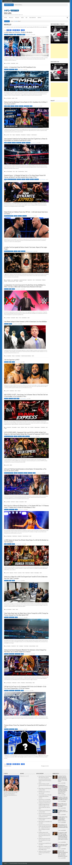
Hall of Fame (19, 142)
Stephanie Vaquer (37, 427)
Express (27, 179)
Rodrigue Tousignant (30, 251)
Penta (26, 427)
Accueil (5, 17)
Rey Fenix (32, 572)
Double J (8, 501)
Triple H (14, 609)
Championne (9, 682)
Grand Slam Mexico (21, 171)
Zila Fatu (19, 390)
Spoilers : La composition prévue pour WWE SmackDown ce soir (20, 67)
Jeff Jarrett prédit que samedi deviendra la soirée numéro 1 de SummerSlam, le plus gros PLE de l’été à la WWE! (25, 470)
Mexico (26, 171)
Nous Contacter (32, 17)
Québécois (20, 281)
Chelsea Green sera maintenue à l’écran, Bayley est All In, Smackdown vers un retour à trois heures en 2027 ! (25, 103)
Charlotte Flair (14, 646)
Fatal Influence (15, 536)
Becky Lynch (9, 427)
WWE (24, 34)
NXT (10, 362)
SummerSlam (22, 501)
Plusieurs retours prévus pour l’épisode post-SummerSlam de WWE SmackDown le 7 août (25, 726)
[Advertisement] (59, 51)
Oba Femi (22, 427)
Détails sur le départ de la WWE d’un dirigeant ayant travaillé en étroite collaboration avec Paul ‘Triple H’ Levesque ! (25, 577)
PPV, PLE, (11, 34)
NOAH (11, 465)
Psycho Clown (28, 572)
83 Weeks (8, 317)
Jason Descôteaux (42, 179)
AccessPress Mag (24, 863)
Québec (17, 281)
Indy (26, 17)
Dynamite (9, 142)
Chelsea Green (9, 536)
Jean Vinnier (21, 69)
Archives (39, 17)
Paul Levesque (9, 609)
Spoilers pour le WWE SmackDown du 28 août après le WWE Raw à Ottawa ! (45, 853)
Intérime (19, 682)
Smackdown (19, 34)
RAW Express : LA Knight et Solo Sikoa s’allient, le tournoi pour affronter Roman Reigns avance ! (45, 848)
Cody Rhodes (9, 355)
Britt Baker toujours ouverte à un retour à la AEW (62, 811)
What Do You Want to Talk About (26, 355)
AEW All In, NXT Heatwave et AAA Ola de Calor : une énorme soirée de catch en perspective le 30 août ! (45, 815)
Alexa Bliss (8, 646)
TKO (10, 289)
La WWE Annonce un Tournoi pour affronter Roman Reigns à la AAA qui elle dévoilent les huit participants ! (26, 541)
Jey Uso (19, 427)
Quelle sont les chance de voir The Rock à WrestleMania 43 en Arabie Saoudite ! (44, 840)
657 (21, 30)
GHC (8, 465)
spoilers (13, 98)
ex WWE (12, 106)
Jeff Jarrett (13, 501)
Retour (17, 317)
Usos (46, 427)
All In (8, 106)
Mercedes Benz (18, 134)
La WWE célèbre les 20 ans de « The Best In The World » (18, 32)
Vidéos (22, 17)
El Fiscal (15, 572)
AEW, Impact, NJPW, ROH (12, 179)
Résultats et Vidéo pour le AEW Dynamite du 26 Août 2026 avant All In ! (45, 785)
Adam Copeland (9, 171)
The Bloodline (12, 390)
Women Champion (25, 536)
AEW (5, 106)
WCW (34, 473)
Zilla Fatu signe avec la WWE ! (12, 360)
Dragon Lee (11, 572)
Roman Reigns (37, 572)
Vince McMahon (24, 317)
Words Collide (13, 63)
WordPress (16, 863)
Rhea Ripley (23, 682)
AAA (5, 544)
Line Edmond (28, 34)
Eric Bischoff (13, 317)
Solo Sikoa (31, 427)
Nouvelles (11, 17)
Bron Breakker (14, 427)
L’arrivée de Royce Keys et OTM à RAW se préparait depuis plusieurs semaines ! (45, 796)
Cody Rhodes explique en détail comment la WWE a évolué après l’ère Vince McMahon (25, 321)
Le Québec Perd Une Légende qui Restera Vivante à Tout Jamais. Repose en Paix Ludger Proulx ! (25, 248)
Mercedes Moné (23, 134)
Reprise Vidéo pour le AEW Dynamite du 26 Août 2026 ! (62, 805)
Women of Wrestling (32, 646)
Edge (16, 171)
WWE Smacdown (34, 134)
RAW (15, 34)
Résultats (17, 17)
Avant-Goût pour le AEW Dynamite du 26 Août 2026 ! (63, 846)
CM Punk (8, 63)
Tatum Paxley (26, 646)
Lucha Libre (19, 572)
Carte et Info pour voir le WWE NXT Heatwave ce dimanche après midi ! (62, 826)
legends (16, 106)
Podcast (13, 355)
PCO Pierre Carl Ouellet (11, 281)
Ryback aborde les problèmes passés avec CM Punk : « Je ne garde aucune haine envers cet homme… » (26, 213)
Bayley (14, 134)
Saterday (17, 501)
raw (28, 427)
